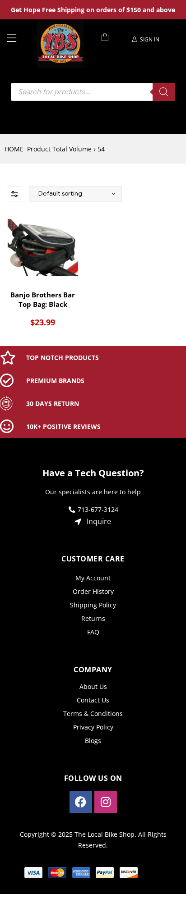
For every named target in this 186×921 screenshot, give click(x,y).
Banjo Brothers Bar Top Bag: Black (42, 299)
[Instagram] (105, 802)
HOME (14, 149)
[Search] (164, 92)
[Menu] (18, 37)
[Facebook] (81, 802)
